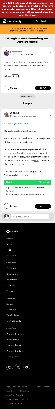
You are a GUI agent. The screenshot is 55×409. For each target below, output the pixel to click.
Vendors (10, 291)
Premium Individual (15, 333)
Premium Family (13, 345)
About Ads (10, 395)
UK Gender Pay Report (14, 404)
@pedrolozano (21, 123)
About (9, 244)
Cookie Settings (23, 391)
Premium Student (14, 350)
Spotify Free (12, 356)
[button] (50, 53)
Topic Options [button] (27, 96)
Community (14, 21)
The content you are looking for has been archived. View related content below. (28, 29)
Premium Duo (12, 339)
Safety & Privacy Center (20, 387)
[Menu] (50, 21)
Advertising (11, 279)
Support (10, 303)
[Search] (38, 21)
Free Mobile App (14, 315)
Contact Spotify (13, 320)
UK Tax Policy (26, 399)
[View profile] (6, 52)
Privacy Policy (10, 391)
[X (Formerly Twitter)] (18, 367)
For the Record (13, 255)
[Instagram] (9, 367)
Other (15, 76)
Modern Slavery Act (12, 399)
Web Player (11, 309)
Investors (10, 285)
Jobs (8, 249)
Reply (43, 88)
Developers (11, 273)
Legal (8, 387)
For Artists (11, 268)
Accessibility (20, 395)
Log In (44, 21)
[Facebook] (26, 367)
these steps (34, 11)
